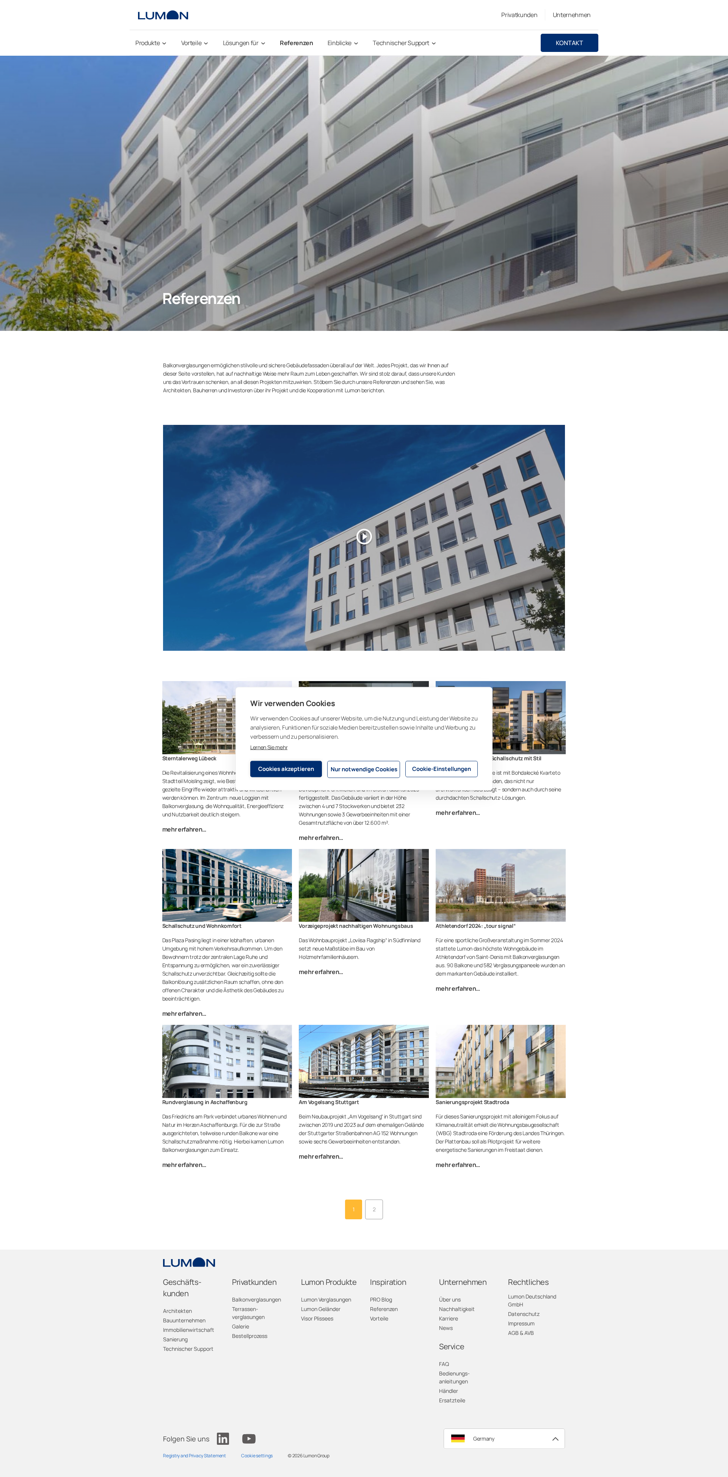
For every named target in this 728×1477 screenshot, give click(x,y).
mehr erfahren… (184, 829)
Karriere (448, 1318)
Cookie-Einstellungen (441, 769)
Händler (448, 1390)
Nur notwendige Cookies (364, 769)
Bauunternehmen (184, 1320)
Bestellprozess (249, 1335)
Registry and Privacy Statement (194, 1455)
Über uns (450, 1299)
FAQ (444, 1363)
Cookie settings (257, 1455)
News (446, 1327)
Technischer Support (188, 1348)
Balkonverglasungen (256, 1299)
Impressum (521, 1323)
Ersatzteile (452, 1400)
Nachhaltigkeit (457, 1309)
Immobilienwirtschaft (188, 1329)
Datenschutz (524, 1313)
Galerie (240, 1326)
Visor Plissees (317, 1318)
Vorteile (379, 1318)
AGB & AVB (521, 1332)
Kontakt (569, 43)
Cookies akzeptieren (286, 769)
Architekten (177, 1310)
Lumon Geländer (320, 1309)
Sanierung (175, 1339)
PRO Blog (381, 1299)
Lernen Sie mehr (268, 746)
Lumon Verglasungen (326, 1299)
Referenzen (384, 1309)
